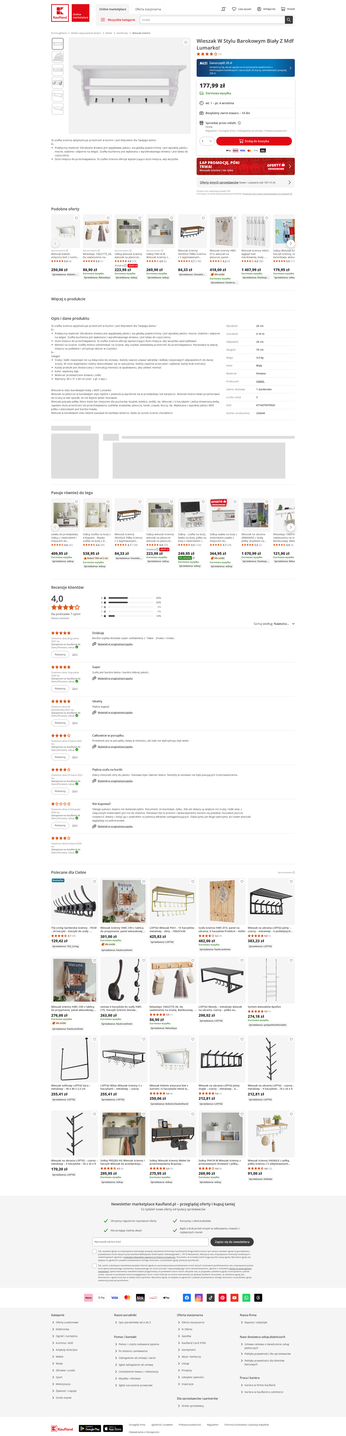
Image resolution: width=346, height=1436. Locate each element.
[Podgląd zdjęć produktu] (57, 85)
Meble (59, 1356)
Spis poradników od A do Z (135, 1322)
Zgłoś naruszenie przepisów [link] (135, 1385)
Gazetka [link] (186, 1336)
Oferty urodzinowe (67, 1322)
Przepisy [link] (187, 1370)
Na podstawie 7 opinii (65, 614)
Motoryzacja (63, 1384)
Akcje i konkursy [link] (191, 1356)
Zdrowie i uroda (65, 1370)
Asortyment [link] (189, 1349)
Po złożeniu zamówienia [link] (133, 1351)
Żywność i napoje (66, 1391)
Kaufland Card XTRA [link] (194, 1343)
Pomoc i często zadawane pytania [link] (139, 1344)
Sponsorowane (58, 250)
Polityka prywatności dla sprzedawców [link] (268, 1353)
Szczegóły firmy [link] (137, 1424)
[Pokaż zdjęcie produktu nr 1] (57, 44)
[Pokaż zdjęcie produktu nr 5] (57, 95)
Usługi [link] (185, 1363)
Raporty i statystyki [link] (256, 1322)
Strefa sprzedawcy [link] (193, 1406)
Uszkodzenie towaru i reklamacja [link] (138, 1371)
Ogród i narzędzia (66, 1336)
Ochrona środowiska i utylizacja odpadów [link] (246, 1424)
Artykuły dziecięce (66, 1349)
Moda (59, 1363)
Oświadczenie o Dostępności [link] (144, 1432)
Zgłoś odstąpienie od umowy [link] (136, 1364)
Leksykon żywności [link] (193, 1377)
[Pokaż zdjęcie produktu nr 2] (57, 57)
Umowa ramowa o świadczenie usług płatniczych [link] (267, 1346)
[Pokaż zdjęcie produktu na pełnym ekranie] (129, 85)
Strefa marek (63, 1397)
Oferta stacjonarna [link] (193, 1322)
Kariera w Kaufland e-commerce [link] (264, 1392)
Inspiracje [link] (188, 1384)
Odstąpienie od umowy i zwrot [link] (137, 1358)
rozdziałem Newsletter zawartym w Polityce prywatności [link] (149, 1257)
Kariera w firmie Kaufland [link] (260, 1385)
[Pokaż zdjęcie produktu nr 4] (57, 83)
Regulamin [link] (212, 1424)
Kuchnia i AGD (64, 1343)
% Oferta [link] (187, 1329)
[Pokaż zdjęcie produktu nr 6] (57, 108)
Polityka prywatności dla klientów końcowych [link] (264, 1362)
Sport (59, 1377)
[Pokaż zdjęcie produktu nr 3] (57, 70)
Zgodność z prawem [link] (162, 1424)
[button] (131, 598)
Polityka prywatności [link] (190, 1424)
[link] (148, 9)
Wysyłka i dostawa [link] (130, 1378)
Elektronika (62, 1329)
